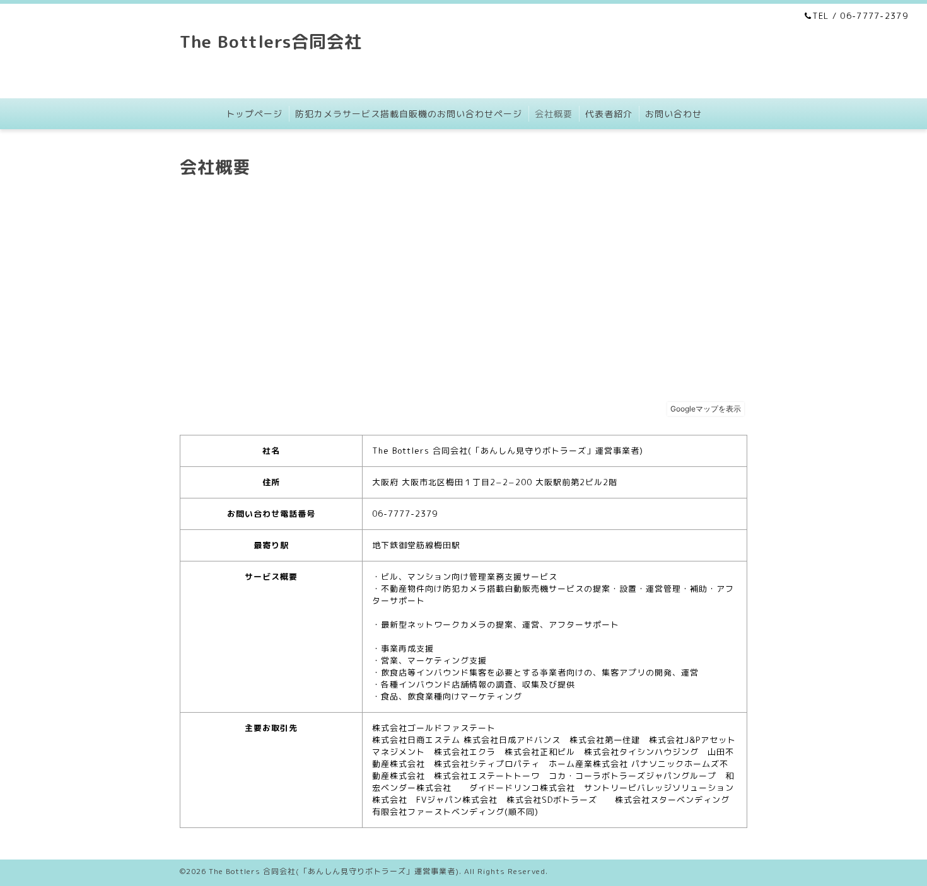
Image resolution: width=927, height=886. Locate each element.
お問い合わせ (673, 114)
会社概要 (554, 114)
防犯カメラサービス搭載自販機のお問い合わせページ (408, 114)
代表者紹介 (609, 114)
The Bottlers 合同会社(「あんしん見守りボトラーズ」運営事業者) (334, 871)
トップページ (254, 114)
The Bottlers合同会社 (271, 42)
